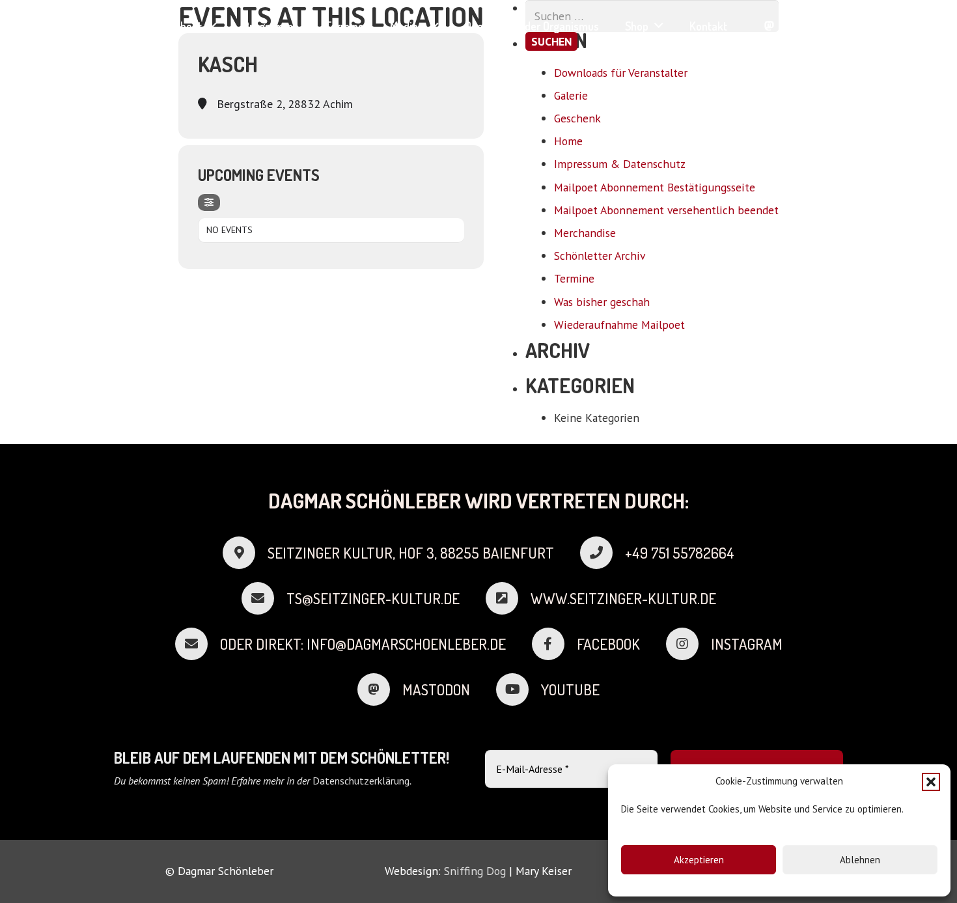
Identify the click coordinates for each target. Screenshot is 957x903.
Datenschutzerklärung (360, 780)
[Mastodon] (379, 689)
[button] (930, 781)
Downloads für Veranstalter (620, 72)
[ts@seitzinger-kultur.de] (264, 598)
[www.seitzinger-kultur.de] (508, 598)
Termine (574, 278)
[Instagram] (815, 25)
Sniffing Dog (475, 870)
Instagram (747, 644)
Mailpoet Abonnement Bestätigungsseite (654, 187)
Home (568, 140)
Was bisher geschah (602, 301)
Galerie (571, 95)
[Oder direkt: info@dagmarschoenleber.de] (197, 644)
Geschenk (577, 118)
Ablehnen (860, 860)
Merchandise (585, 232)
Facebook (608, 644)
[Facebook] (792, 25)
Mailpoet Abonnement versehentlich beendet (666, 209)
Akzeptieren (699, 860)
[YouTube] (838, 25)
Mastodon (436, 689)
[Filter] (209, 202)
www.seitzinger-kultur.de (623, 598)
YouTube (570, 689)
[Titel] (769, 25)
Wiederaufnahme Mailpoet (619, 324)
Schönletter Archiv (599, 255)
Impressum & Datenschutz (620, 163)
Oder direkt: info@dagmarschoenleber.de (363, 644)
